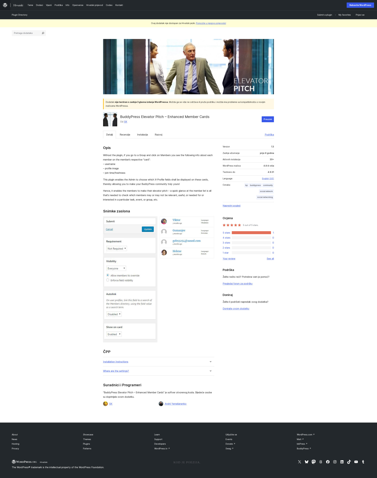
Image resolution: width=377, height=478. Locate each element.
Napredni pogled (231, 205)
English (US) (268, 178)
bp (246, 185)
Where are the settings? (116, 371)
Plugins (86, 444)
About (15, 434)
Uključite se (231, 434)
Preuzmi (268, 119)
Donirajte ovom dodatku (236, 308)
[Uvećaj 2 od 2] (210, 220)
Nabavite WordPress (360, 5)
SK (125, 121)
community (268, 185)
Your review (229, 258)
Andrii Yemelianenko (175, 403)
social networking (265, 197)
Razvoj (158, 134)
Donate (230, 444)
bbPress (302, 444)
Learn (157, 434)
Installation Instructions (115, 361)
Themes (87, 439)
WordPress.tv (162, 448)
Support (158, 439)
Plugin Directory (19, 15)
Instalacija (142, 134)
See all (270, 258)
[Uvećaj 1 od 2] (153, 220)
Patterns (87, 448)
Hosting (15, 444)
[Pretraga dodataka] (43, 33)
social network (266, 191)
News (14, 439)
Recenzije (125, 134)
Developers (160, 444)
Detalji (109, 134)
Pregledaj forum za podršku (237, 283)
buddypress (255, 185)
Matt (300, 439)
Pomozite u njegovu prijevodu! (211, 23)
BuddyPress (304, 448)
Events (229, 439)
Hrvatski (43, 462)
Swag (230, 448)
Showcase (88, 434)
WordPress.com (306, 434)
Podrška (269, 134)
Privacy (15, 448)
